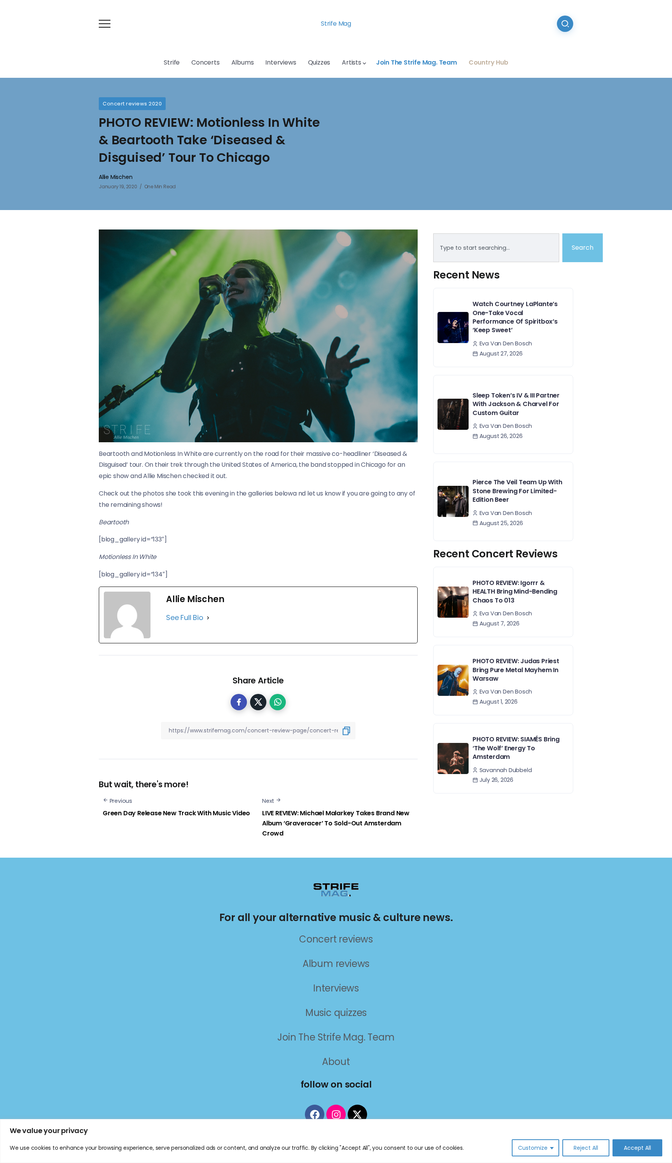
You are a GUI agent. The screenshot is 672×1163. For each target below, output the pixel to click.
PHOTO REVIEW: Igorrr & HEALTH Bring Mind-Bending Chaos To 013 (514, 591)
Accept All (637, 1148)
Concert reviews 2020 (132, 103)
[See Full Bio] (208, 617)
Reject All (586, 1148)
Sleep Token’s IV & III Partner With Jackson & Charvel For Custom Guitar (516, 404)
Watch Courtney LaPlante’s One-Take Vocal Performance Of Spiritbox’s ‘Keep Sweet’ (515, 317)
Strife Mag (336, 23)
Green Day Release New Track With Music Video (176, 813)
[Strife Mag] (336, 889)
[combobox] (496, 247)
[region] (336, 1141)
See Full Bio (184, 617)
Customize (533, 1148)
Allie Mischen (115, 177)
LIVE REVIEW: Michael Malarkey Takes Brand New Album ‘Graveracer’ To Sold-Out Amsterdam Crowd (336, 823)
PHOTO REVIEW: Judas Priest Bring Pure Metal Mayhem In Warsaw (515, 670)
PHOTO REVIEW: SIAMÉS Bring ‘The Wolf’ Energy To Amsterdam (516, 748)
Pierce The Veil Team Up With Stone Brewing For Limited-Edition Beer (517, 491)
